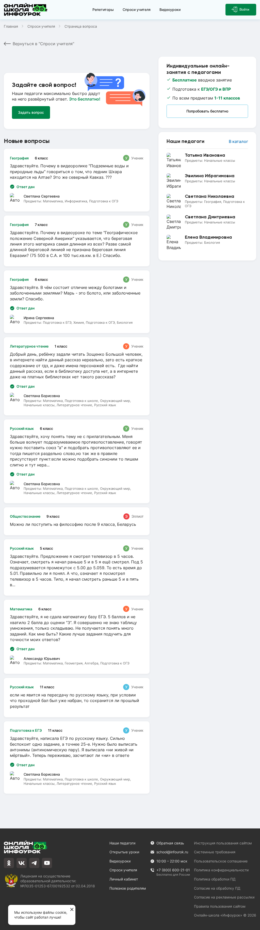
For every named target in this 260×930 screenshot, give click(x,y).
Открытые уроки (124, 852)
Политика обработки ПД (215, 879)
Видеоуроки (170, 9)
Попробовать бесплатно (207, 111)
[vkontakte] (22, 863)
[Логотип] (25, 9)
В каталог (238, 141)
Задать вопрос (31, 112)
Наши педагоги (122, 843)
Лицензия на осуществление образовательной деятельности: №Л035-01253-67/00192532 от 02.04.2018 (57, 881)
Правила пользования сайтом (220, 906)
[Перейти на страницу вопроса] (77, 241)
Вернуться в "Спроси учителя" (43, 43)
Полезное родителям (127, 888)
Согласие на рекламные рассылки (224, 897)
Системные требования (214, 852)
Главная (11, 26)
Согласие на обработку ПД (217, 888)
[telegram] (34, 863)
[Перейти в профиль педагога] (207, 160)
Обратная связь (170, 843)
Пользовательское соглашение (221, 861)
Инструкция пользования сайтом (223, 843)
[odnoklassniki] (9, 863)
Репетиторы (103, 9)
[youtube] (47, 863)
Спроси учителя (137, 9)
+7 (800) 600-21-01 (173, 870)
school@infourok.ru (172, 852)
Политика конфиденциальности (221, 870)
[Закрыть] (71, 909)
